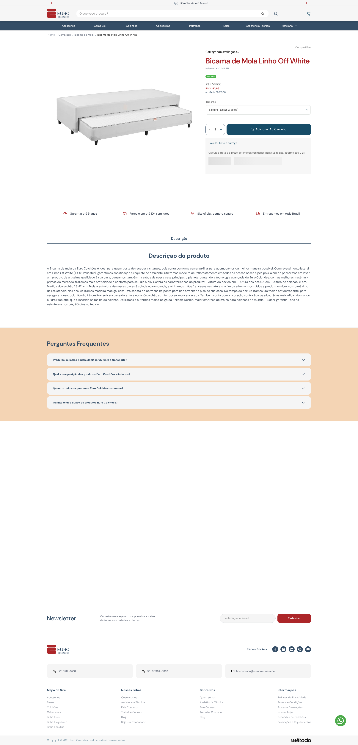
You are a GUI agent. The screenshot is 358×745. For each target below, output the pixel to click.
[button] (59, 471)
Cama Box (65, 34)
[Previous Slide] (51, 3)
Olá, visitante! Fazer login (291, 13)
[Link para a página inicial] (51, 35)
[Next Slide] (307, 3)
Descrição (179, 238)
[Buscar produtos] (263, 13)
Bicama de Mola (84, 34)
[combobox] (172, 13)
